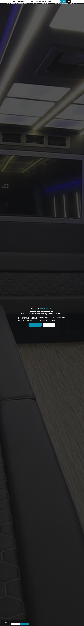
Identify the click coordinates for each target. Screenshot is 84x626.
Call (49, 324)
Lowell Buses (37, 308)
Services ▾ (36, 1)
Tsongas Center (50, 313)
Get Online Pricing (62, 1)
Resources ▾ (50, 1)
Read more (75, 3)
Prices (40, 1)
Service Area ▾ (44, 1)
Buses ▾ (32, 1)
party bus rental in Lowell (40, 317)
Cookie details (5, 622)
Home (32, 308)
